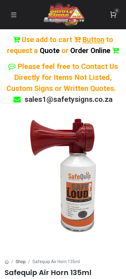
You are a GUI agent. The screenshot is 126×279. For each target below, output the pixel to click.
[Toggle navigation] (13, 14)
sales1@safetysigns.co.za (68, 99)
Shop (21, 261)
